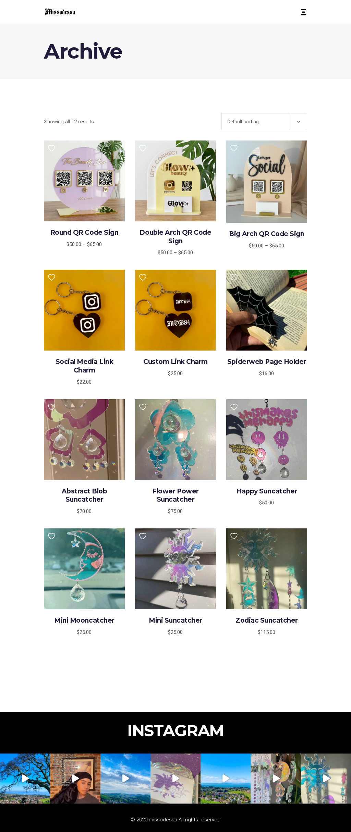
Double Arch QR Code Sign (175, 237)
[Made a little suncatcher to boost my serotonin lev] (326, 779)
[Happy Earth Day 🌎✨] (25, 779)
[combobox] (264, 121)
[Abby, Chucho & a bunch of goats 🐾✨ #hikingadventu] (125, 779)
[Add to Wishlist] (52, 148)
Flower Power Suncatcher (175, 495)
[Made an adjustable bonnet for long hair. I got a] (75, 779)
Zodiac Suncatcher (266, 620)
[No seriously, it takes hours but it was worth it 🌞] (276, 779)
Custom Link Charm (175, 362)
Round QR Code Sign (84, 232)
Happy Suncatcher (266, 491)
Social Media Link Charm (84, 366)
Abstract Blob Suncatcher (84, 495)
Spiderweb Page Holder (266, 362)
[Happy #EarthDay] (226, 779)
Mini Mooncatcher (84, 620)
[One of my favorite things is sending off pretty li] (175, 779)
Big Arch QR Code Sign (266, 234)
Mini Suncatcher (175, 620)
